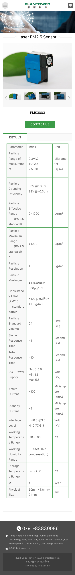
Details (15, 137)
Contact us (39, 124)
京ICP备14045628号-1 (37, 561)
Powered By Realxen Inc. (37, 565)
